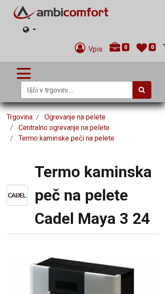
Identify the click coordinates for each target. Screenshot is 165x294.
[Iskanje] (141, 90)
